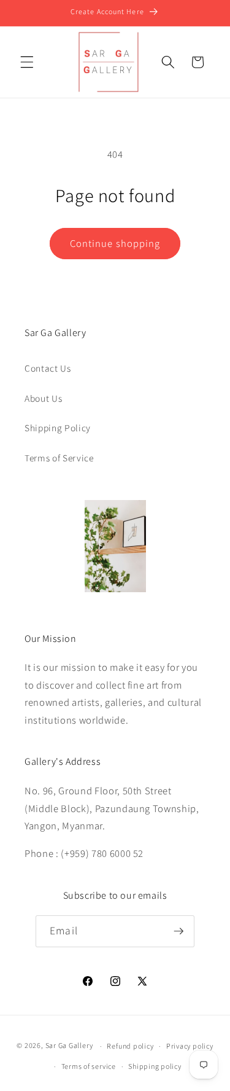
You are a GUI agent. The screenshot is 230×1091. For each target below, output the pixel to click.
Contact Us (48, 368)
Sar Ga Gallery (69, 1045)
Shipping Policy (58, 427)
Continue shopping (115, 243)
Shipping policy (155, 1066)
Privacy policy (189, 1045)
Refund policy (130, 1045)
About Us (43, 398)
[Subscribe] (178, 931)
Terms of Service (59, 458)
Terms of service (88, 1066)
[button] (27, 62)
